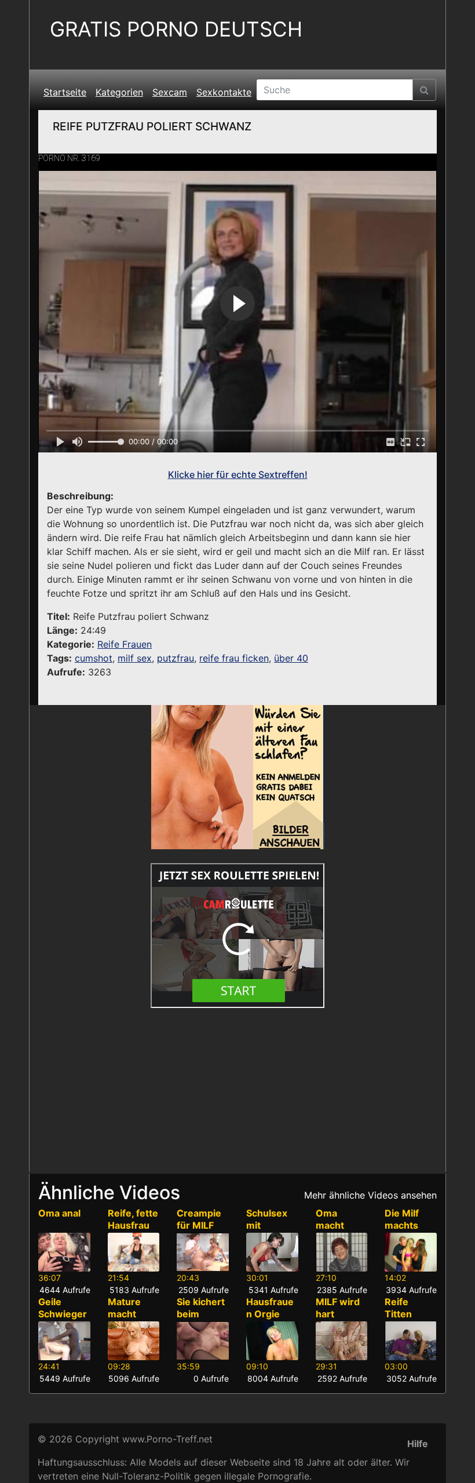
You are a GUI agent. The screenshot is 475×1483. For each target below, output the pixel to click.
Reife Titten (398, 1308)
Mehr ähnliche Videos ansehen (370, 1195)
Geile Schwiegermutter (62, 1314)
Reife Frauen (124, 644)
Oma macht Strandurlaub (339, 1231)
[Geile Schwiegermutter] (64, 1340)
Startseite (64, 92)
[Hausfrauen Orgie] (272, 1340)
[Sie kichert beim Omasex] (203, 1340)
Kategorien (119, 92)
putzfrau (175, 658)
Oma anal (59, 1213)
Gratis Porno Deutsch (176, 29)
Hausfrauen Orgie (270, 1308)
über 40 (291, 658)
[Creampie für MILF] (203, 1252)
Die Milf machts (402, 1219)
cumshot (93, 658)
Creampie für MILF (199, 1219)
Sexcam (169, 92)
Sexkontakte (223, 92)
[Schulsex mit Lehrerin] (272, 1252)
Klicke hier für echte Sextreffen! (238, 474)
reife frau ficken (234, 658)
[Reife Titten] (411, 1340)
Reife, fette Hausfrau (133, 1219)
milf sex (135, 658)
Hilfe (417, 1443)
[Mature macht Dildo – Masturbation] (134, 1340)
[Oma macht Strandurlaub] (342, 1252)
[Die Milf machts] (411, 1252)
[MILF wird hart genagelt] (342, 1340)
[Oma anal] (64, 1252)
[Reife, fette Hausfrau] (134, 1252)
